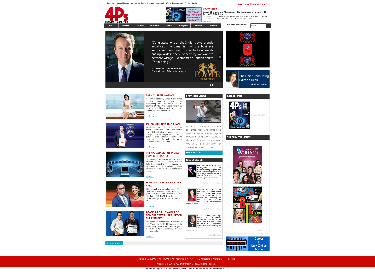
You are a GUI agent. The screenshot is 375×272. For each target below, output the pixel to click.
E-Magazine (183, 25)
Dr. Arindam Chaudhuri (211, 183)
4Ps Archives (154, 25)
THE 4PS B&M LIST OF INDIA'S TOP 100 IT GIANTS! (162, 154)
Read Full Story (193, 152)
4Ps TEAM (140, 25)
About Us (125, 25)
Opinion (194, 3)
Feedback (213, 25)
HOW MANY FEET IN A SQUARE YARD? (163, 184)
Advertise (168, 25)
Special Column (123, 3)
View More (258, 230)
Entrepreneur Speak (138, 3)
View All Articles (114, 243)
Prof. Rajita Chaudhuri (212, 209)
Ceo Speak (160, 3)
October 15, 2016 (258, 115)
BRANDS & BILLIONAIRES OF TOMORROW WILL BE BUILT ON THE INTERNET (164, 215)
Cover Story (111, 3)
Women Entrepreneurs (174, 3)
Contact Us (198, 25)
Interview (150, 3)
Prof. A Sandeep (214, 235)
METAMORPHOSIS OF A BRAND (163, 124)
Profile (187, 3)
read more (207, 21)
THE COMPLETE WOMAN (160, 95)
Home (111, 25)
